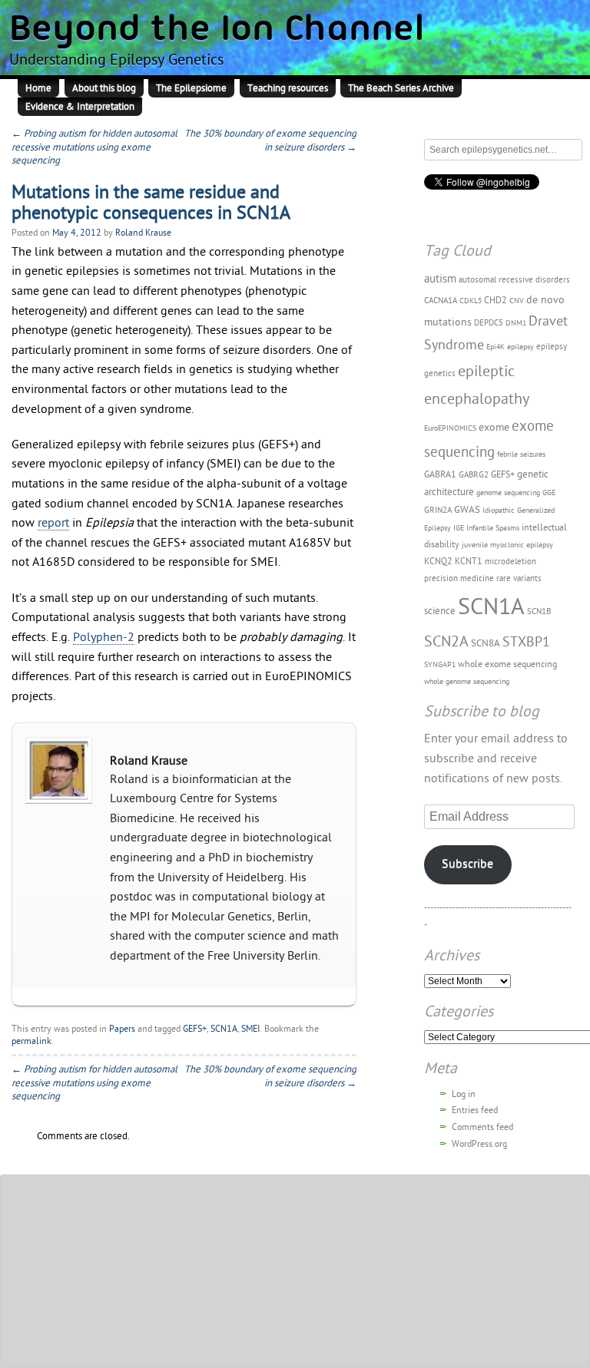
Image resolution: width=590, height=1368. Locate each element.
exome (494, 427)
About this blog (104, 88)
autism (440, 279)
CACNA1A (440, 301)
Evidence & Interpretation (79, 107)
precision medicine (459, 578)
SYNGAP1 (440, 664)
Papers (122, 1028)
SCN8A (485, 643)
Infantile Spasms (492, 528)
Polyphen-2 (103, 637)
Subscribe (467, 864)
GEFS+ (195, 1028)
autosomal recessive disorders (514, 280)
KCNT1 (468, 562)
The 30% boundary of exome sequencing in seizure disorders (270, 140)
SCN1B (539, 611)
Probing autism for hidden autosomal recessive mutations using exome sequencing (94, 147)
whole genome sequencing (466, 681)
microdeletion (510, 562)
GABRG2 (474, 475)
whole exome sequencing (507, 664)
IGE (458, 528)
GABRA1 (440, 474)
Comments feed (482, 1127)
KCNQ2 (438, 562)
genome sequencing (508, 492)
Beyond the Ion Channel (217, 30)
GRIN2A (438, 510)
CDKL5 (470, 301)
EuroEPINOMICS (450, 428)
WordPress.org (479, 1143)
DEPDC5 (488, 323)
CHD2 (495, 300)
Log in (464, 1094)
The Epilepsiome (191, 88)
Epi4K (495, 347)
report (53, 523)
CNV (516, 301)
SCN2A (446, 641)
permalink (31, 1041)
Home (38, 88)
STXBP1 (526, 642)
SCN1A (223, 1028)
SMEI (250, 1028)
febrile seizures (521, 454)
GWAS (467, 510)
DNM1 (515, 323)
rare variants (519, 578)
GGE (548, 492)
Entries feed (475, 1110)
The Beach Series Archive (401, 88)
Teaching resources (287, 88)
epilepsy (520, 347)
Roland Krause (143, 232)
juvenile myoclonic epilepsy (507, 545)
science (440, 611)
